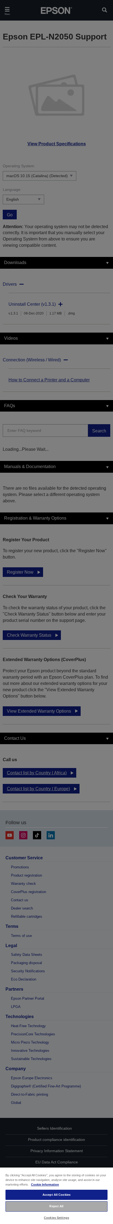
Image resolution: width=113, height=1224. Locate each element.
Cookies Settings (56, 1217)
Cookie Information (45, 1184)
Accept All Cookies (56, 1194)
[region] (56, 1195)
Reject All (56, 1206)
